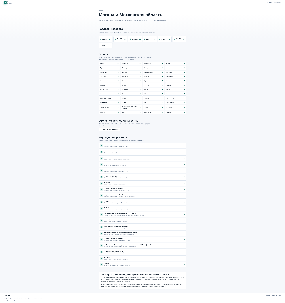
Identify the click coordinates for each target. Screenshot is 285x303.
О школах (101, 7)
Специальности (277, 2)
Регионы (269, 2)
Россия (107, 7)
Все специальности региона (110, 129)
